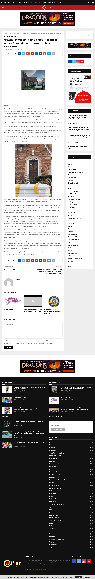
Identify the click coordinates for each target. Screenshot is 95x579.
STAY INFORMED (29, 283)
